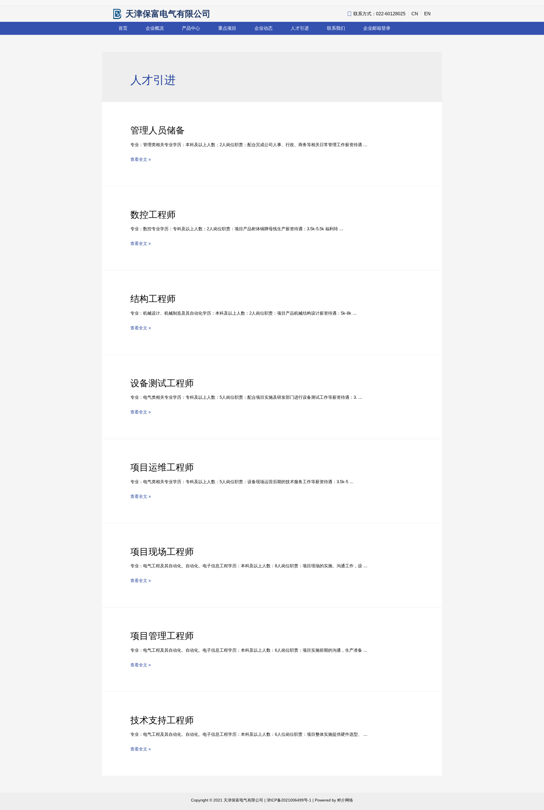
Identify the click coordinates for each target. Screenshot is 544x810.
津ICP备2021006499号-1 (289, 800)
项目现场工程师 (162, 552)
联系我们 (336, 28)
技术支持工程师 (162, 720)
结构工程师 (153, 299)
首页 (123, 28)
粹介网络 (345, 800)
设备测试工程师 (162, 383)
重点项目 (227, 28)
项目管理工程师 (162, 636)
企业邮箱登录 (376, 28)
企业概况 (155, 28)
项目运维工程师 (162, 467)
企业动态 (263, 28)
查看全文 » (140, 159)
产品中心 (191, 28)
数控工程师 (153, 215)
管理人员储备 (157, 130)
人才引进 (300, 28)
